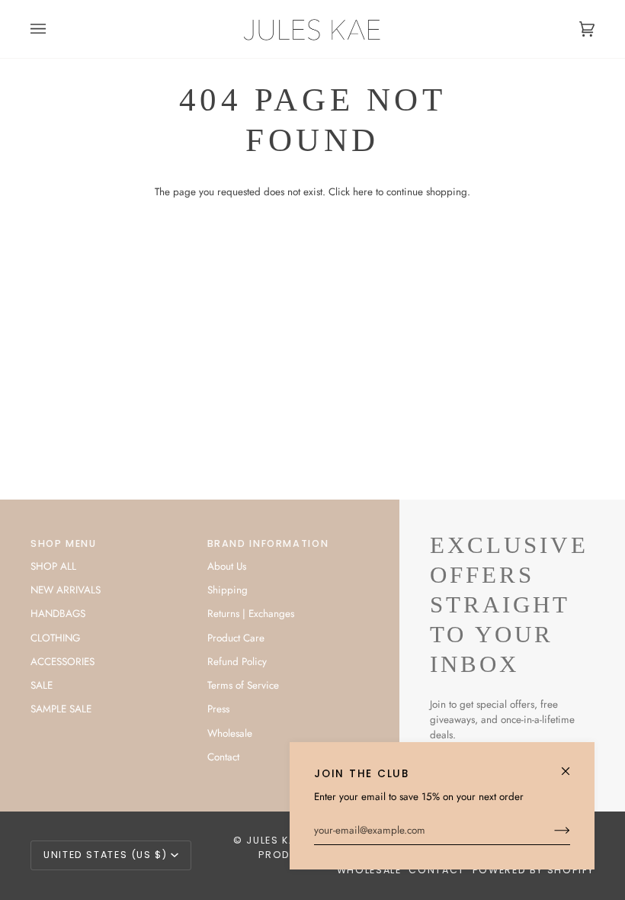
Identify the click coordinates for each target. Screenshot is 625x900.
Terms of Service (243, 685)
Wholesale (229, 733)
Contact (223, 757)
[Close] (572, 764)
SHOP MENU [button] (63, 543)
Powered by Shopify (534, 869)
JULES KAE (274, 840)
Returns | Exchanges (250, 613)
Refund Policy (237, 661)
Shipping (227, 590)
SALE (41, 685)
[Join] (550, 830)
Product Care (235, 638)
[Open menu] (53, 29)
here (363, 192)
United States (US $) (105, 854)
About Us (226, 566)
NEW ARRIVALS (65, 590)
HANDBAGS (57, 613)
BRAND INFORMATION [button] (268, 543)
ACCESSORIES (62, 661)
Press (218, 709)
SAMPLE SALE (60, 709)
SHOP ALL (53, 566)
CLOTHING (55, 638)
